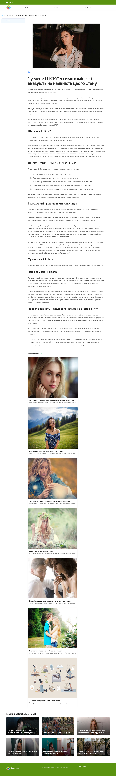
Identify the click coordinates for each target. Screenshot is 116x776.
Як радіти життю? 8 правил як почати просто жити (46, 451)
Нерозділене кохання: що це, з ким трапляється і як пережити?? (50, 601)
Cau (8, 7)
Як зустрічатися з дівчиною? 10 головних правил (45, 651)
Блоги (9, 15)
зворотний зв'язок (83, 766)
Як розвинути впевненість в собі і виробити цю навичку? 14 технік (51, 400)
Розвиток (88, 7)
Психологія (56, 7)
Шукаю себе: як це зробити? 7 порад (41, 551)
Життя (26, 7)
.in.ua (9, 2)
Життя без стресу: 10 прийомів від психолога (44, 701)
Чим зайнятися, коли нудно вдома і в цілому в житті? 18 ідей (49, 501)
